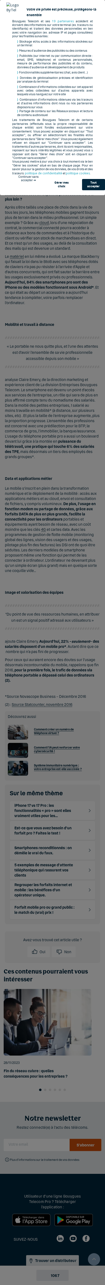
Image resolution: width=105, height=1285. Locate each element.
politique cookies (78, 173)
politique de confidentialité (43, 173)
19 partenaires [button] (63, 21)
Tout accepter (93, 184)
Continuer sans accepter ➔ (28, 178)
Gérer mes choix (61, 184)
